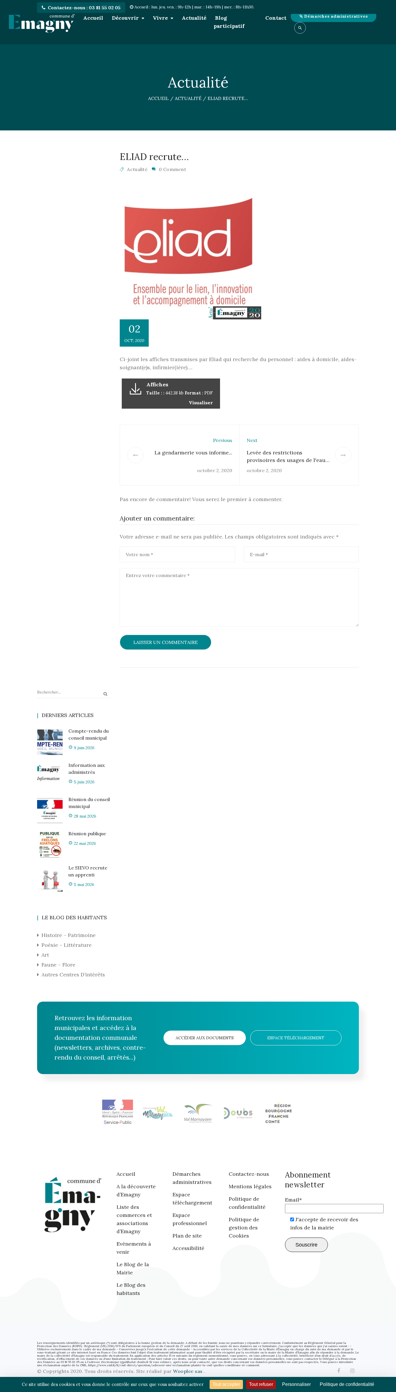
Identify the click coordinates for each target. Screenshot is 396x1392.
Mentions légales (250, 1186)
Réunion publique (87, 833)
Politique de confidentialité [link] (347, 1384)
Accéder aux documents (205, 1037)
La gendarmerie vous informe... (193, 452)
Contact (275, 17)
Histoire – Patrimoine (68, 935)
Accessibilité (188, 1248)
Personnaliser (296, 1384)
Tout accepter (226, 1384)
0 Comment (172, 169)
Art (45, 954)
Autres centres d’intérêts (73, 974)
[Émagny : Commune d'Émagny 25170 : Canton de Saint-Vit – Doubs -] (41, 22)
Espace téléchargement (295, 1037)
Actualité (194, 17)
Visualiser (201, 402)
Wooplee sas (188, 1371)
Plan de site (187, 1235)
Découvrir (125, 17)
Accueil (93, 17)
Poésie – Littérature (66, 945)
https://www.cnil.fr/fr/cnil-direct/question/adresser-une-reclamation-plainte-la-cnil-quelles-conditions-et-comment (173, 1365)
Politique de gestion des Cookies (244, 1227)
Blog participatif (229, 21)
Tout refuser (261, 1384)
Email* (293, 1199)
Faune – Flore (58, 964)
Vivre (160, 17)
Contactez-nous (249, 1174)
